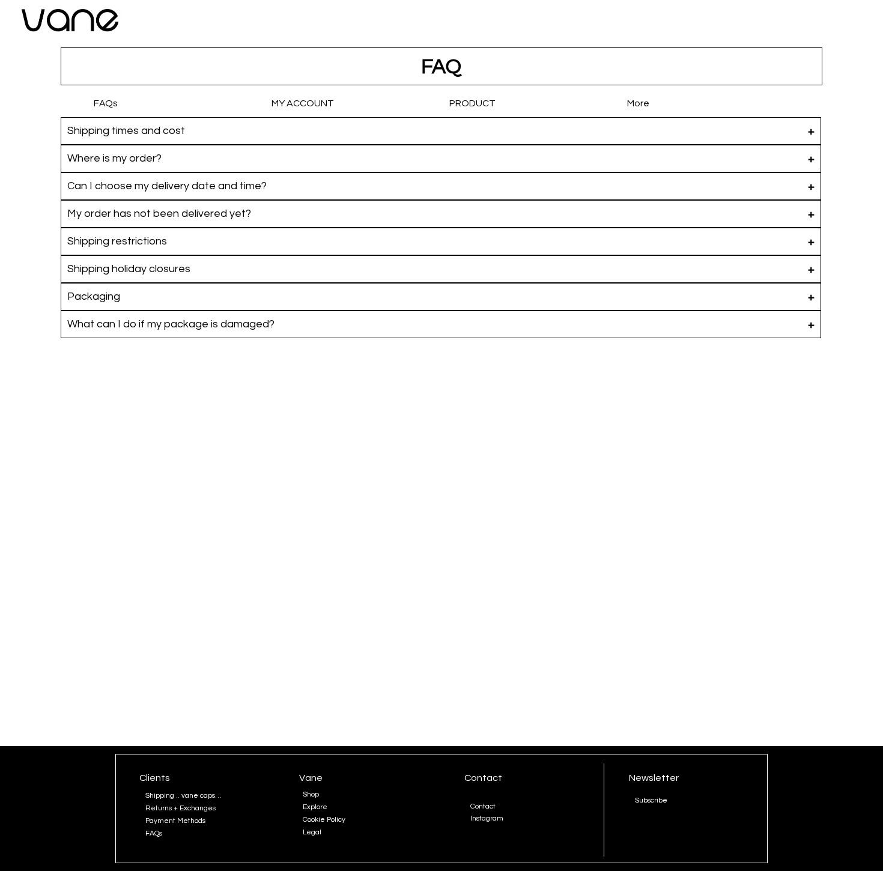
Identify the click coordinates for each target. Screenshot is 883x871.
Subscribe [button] (651, 800)
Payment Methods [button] (175, 821)
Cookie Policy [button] (324, 820)
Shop (311, 794)
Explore (315, 807)
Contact (483, 806)
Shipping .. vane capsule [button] (185, 796)
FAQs (153, 833)
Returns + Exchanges (180, 808)
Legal (312, 832)
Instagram (486, 818)
